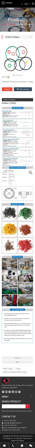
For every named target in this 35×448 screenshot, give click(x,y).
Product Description (9, 100)
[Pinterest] (19, 392)
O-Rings (18, 368)
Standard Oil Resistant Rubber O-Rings (14, 372)
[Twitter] (9, 392)
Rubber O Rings (7, 368)
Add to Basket (24, 89)
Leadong (21, 440)
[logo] (5, 380)
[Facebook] (3, 392)
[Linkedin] (6, 392)
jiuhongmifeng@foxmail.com (13, 423)
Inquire (7, 89)
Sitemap (18, 438)
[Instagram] (16, 392)
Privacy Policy (27, 438)
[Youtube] (13, 392)
